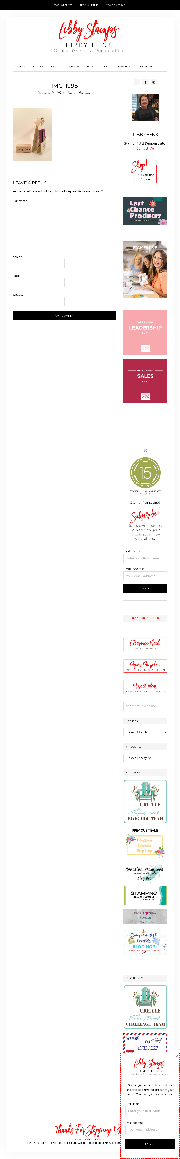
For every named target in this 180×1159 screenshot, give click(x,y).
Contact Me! (145, 148)
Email (17, 276)
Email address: (134, 569)
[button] (160, 63)
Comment (20, 201)
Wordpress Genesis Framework (97, 1143)
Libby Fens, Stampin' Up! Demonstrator (90, 38)
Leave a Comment (79, 93)
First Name (131, 551)
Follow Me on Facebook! (142, 618)
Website (18, 294)
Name (17, 257)
